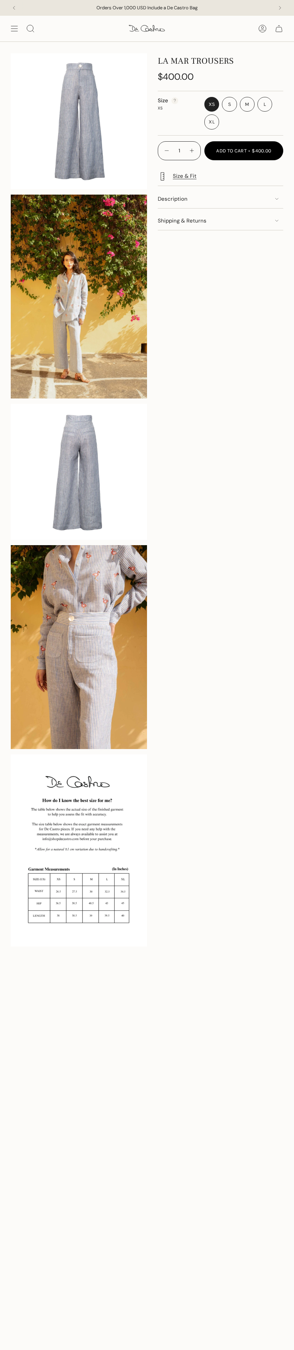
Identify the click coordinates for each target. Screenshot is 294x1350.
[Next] (280, 8)
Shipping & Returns (182, 220)
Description (173, 198)
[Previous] (14, 8)
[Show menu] (14, 28)
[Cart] (279, 28)
